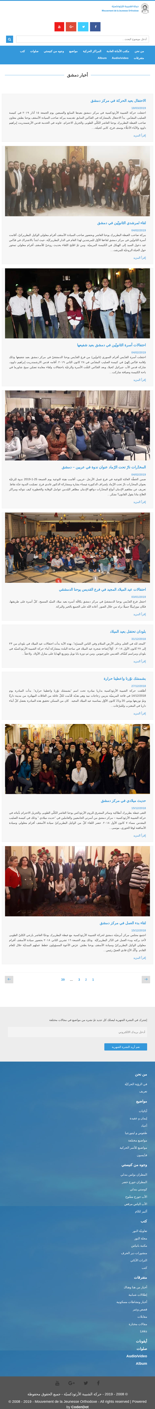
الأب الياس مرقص (135, 1204)
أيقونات (141, 1341)
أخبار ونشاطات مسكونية (131, 1302)
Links (143, 1331)
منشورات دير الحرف (134, 1253)
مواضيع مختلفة (137, 1140)
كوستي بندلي (138, 1189)
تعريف (143, 1091)
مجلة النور (140, 1238)
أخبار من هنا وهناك (135, 1287)
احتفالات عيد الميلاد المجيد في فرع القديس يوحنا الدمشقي (102, 589)
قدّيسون (142, 1155)
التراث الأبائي (138, 1260)
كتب (22, 51)
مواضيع (73, 51)
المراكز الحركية (92, 51)
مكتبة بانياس (139, 1245)
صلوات (34, 51)
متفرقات (139, 58)
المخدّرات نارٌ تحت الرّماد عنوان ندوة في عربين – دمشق (104, 467)
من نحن (139, 51)
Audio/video (120, 58)
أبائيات (143, 1111)
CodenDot (80, 1407)
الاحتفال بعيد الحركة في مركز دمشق (118, 101)
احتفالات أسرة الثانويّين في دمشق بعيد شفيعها (111, 345)
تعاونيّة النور (139, 1231)
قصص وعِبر (140, 1309)
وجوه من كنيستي (54, 51)
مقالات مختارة (138, 1324)
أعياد (144, 1125)
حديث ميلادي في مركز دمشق (123, 801)
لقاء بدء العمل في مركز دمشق (123, 923)
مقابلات (142, 1316)
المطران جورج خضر (134, 1182)
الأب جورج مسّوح (136, 1196)
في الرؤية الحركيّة (136, 1084)
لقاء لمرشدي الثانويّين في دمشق (121, 223)
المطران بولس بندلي (133, 1174)
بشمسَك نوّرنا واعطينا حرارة (125, 679)
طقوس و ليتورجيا (136, 1133)
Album (102, 58)
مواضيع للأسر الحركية (133, 1147)
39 (62, 978)
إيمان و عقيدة (138, 1118)
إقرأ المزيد (139, 135)
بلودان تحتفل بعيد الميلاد (128, 631)
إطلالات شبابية (138, 1294)
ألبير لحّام (141, 1211)
